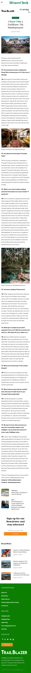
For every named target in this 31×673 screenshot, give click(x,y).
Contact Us (4, 605)
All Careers (4, 596)
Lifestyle (16, 17)
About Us (4, 592)
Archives (4, 629)
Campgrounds (5, 616)
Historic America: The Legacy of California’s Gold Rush (20, 563)
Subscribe (15, 533)
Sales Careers (5, 599)
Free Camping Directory (8, 625)
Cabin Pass (4, 622)
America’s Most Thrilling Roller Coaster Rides (21, 551)
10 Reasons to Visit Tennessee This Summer (21, 574)
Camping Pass (5, 619)
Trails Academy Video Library (10, 602)
